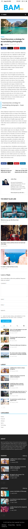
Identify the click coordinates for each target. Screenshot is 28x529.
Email (3, 304)
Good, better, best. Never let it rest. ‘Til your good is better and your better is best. (18, 392)
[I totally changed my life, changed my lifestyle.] (5, 507)
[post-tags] (24, 325)
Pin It (17, 48)
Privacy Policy (11, 525)
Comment (4, 283)
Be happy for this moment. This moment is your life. (17, 475)
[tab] (4, 325)
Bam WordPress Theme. (9, 443)
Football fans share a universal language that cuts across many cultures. (17, 385)
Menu (4, 14)
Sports (2, 423)
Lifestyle (3, 420)
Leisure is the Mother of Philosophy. (18, 491)
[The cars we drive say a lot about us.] (5, 345)
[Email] (26, 1)
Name (3, 299)
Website (3, 310)
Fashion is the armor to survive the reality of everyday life (17, 376)
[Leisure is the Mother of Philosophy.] (5, 491)
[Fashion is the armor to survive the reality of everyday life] (5, 375)
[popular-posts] (4, 325)
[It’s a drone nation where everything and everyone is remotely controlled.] (5, 353)
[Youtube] (19, 1)
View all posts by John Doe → (18, 192)
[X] (21, 1)
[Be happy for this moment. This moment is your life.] (5, 474)
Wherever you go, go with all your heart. (10, 220)
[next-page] (4, 407)
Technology (3, 425)
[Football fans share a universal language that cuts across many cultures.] (5, 383)
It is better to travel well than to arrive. (9, 266)
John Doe (7, 44)
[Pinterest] (23, 1)
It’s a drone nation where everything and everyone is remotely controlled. (18, 353)
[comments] (17, 325)
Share (4, 48)
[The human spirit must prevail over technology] (5, 337)
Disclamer (4, 525)
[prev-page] (2, 407)
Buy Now (19, 525)
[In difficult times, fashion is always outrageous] (5, 368)
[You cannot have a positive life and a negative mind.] (5, 399)
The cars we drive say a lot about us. (18, 345)
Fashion (2, 416)
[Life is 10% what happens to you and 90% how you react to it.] (5, 329)
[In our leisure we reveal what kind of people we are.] (5, 499)
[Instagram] (25, 1)
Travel (2, 36)
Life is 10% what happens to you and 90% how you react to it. (18, 330)
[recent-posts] (10, 325)
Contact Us (4, 526)
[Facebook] (17, 1)
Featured (3, 418)
